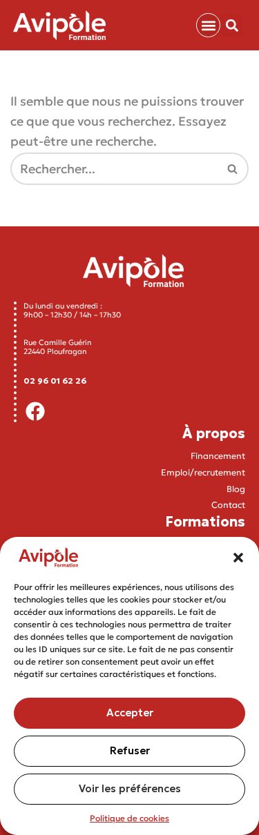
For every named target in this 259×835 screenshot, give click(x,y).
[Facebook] (35, 411)
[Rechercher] (233, 169)
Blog (236, 489)
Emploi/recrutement (203, 472)
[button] (238, 557)
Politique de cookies (129, 818)
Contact (228, 505)
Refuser (130, 750)
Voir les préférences (130, 788)
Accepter (129, 712)
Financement (218, 456)
